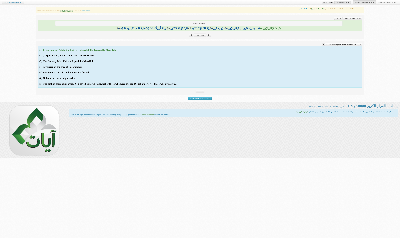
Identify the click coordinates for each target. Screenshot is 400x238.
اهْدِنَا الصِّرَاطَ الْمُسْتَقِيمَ (179, 28)
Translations (342, 2)
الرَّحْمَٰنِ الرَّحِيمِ (233, 28)
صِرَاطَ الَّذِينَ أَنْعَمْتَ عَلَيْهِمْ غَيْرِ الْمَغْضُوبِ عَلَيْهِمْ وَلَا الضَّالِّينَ (143, 28)
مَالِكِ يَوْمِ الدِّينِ (218, 28)
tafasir (328, 2)
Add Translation (200, 98)
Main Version (387, 2)
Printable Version (364, 2)
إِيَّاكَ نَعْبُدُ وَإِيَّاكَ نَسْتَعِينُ (200, 28)
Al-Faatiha (352, 18)
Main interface (86, 11)
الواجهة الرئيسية (303, 9)
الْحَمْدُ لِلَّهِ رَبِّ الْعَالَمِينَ (251, 28)
